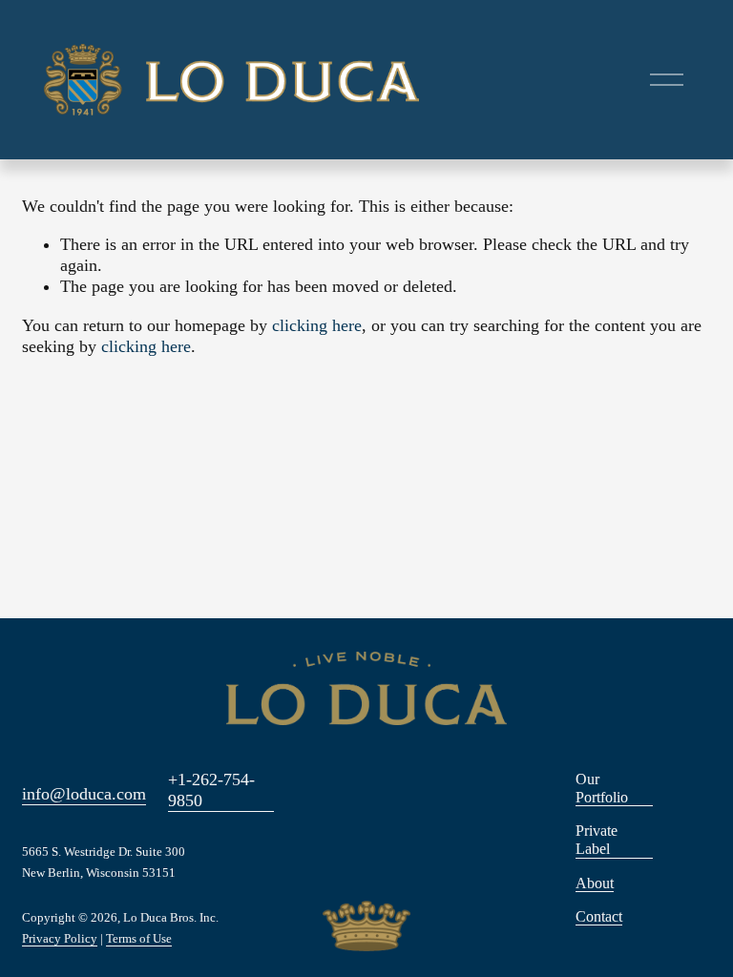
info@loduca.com (84, 793)
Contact (599, 916)
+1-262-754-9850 (211, 790)
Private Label (597, 839)
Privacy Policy (59, 940)
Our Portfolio (602, 788)
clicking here (317, 325)
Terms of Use (139, 940)
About (595, 883)
